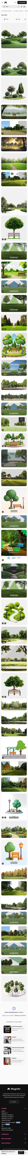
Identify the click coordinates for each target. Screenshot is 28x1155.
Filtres (19, 19)
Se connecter (22, 2)
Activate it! (21, 1152)
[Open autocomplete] (3, 6)
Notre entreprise (6, 1138)
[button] (14, 1102)
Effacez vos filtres (20, 1015)
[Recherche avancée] (25, 19)
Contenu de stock (6, 1120)
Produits (4, 1108)
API (2, 1126)
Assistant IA (4, 1113)
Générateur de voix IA (7, 1118)
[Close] (26, 1153)
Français (14, 1101)
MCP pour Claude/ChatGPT (11, 1122)
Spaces (3, 1111)
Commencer (5, 1134)
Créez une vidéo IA (19, 11)
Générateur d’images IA (7, 1115)
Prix (15, 2)
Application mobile (6, 1128)
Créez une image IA (7, 11)
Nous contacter (6, 1143)
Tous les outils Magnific (7, 1130)
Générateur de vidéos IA (8, 1116)
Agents (5, 1124)
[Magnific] (14, 1089)
